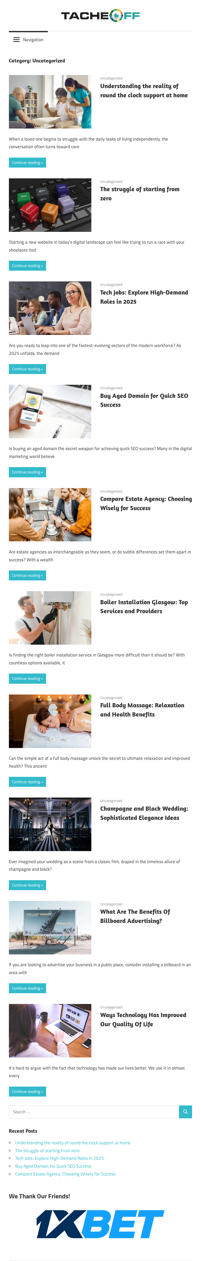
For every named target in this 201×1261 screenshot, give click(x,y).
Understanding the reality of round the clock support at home (73, 1142)
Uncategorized (111, 78)
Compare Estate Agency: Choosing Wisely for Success (65, 1174)
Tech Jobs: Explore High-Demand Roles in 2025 (59, 1158)
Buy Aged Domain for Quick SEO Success (53, 1166)
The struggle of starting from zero (47, 1150)
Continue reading (26, 162)
